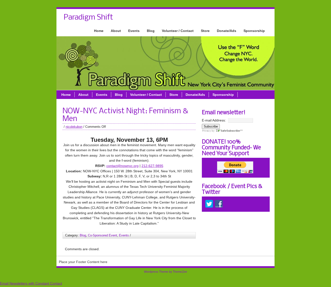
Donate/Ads (226, 31)
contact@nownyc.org (122, 166)
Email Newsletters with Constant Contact (31, 283)
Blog (151, 31)
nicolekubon (74, 126)
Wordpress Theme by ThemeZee (165, 271)
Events (134, 31)
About (116, 31)
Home (98, 31)
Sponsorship (254, 31)
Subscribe (211, 126)
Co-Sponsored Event (102, 235)
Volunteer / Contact (178, 31)
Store (205, 31)
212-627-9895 (152, 166)
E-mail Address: (214, 120)
